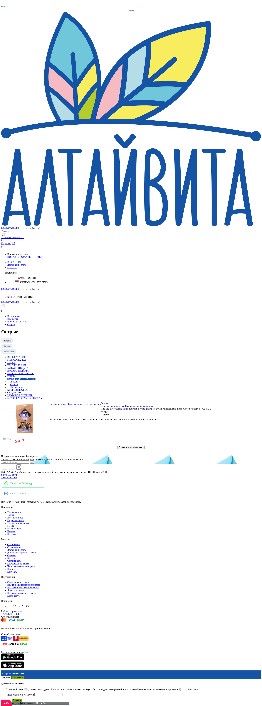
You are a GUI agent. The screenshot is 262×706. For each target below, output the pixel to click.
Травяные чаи (16, 365)
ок (32, 462)
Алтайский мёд (18, 368)
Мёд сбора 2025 (16, 359)
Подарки (11, 534)
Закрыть (6, 677)
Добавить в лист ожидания (131, 447)
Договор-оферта (15, 590)
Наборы (11, 531)
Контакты (12, 267)
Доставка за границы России (22, 552)
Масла (10, 526)
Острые (105, 403)
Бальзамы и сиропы (20, 373)
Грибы (11, 376)
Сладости (14, 392)
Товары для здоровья (18, 523)
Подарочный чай (18, 370)
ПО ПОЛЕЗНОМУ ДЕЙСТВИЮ (24, 257)
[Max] (19, 467)
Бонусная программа (18, 563)
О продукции (14, 547)
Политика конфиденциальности (23, 585)
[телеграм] (4, 292)
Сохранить (18, 677)
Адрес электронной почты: (20, 694)
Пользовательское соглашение (23, 587)
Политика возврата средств (21, 593)
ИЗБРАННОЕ (14, 262)
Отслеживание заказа (18, 582)
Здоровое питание (20, 395)
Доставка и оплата (16, 264)
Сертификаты (14, 561)
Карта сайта (13, 595)
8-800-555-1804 (9, 228)
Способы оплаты (10, 616)
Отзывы (11, 555)
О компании (13, 544)
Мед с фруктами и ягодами (25, 398)
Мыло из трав (14, 528)
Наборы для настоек (21, 379)
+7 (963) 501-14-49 (10, 614)
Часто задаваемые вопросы (21, 566)
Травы (11, 362)
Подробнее (42, 703)
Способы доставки (11, 634)
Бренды (11, 558)
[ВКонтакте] (2, 292)
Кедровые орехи (18, 390)
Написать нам (10, 477)
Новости (11, 569)
